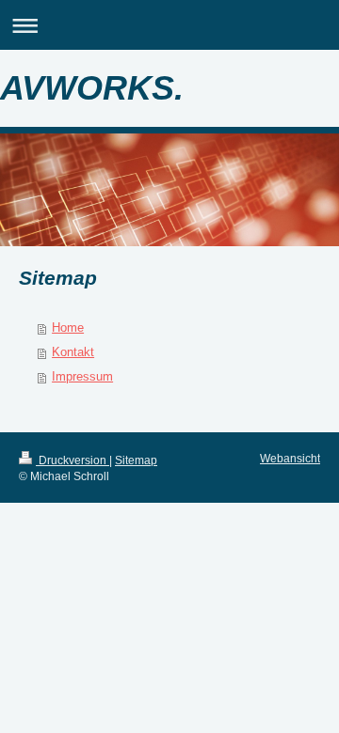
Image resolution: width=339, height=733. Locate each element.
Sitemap (136, 460)
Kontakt (73, 352)
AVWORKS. (92, 88)
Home (68, 327)
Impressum (82, 376)
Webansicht (290, 458)
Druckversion (72, 460)
